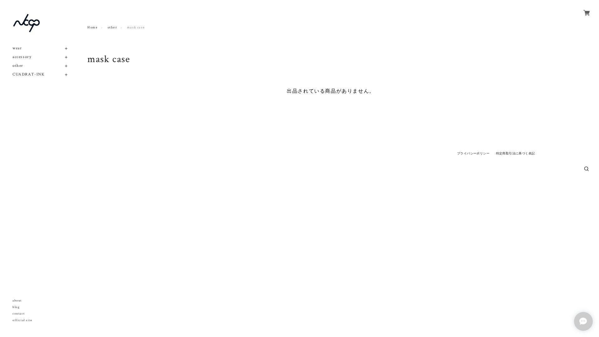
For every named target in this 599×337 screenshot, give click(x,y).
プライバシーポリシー (473, 153)
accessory (22, 57)
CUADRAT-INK (28, 74)
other (17, 66)
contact (18, 314)
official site (22, 320)
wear (17, 48)
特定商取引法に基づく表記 (515, 153)
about (17, 301)
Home (92, 27)
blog (16, 307)
